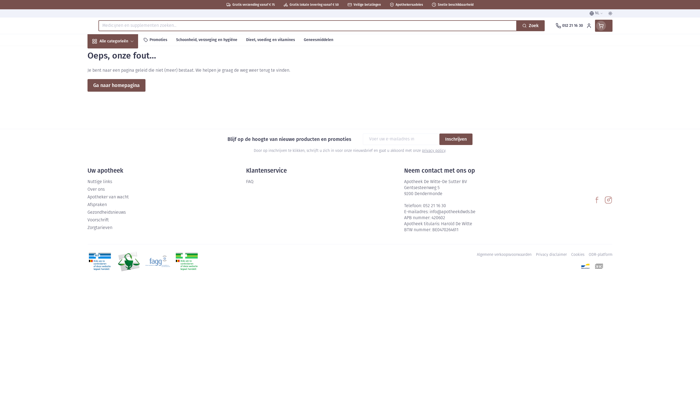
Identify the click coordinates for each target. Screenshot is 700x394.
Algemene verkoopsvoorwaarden (504, 255)
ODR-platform (600, 255)
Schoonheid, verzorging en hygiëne (122, 70)
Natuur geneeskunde (122, 142)
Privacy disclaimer (551, 255)
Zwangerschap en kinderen (122, 110)
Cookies (577, 255)
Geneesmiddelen (122, 186)
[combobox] (307, 25)
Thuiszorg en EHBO (122, 157)
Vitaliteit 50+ (122, 127)
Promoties (102, 53)
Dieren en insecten (122, 171)
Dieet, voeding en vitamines (122, 90)
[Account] (589, 25)
